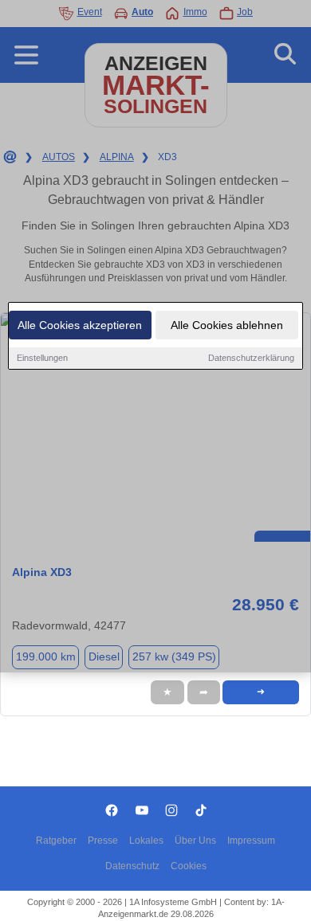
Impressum (251, 840)
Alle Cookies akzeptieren (80, 325)
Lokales (146, 840)
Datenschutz (132, 866)
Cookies (189, 866)
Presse (103, 840)
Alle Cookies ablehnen (227, 325)
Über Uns (195, 840)
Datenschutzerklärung (251, 358)
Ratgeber (56, 840)
